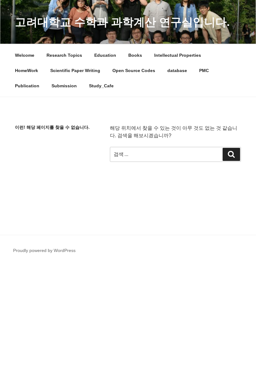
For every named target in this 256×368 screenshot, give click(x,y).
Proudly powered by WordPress (44, 250)
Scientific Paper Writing (75, 70)
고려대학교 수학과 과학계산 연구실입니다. (122, 22)
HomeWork (26, 70)
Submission (64, 85)
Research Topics (64, 55)
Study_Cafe (101, 85)
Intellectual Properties (177, 55)
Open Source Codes (133, 70)
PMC (204, 70)
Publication (27, 85)
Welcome (24, 55)
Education (105, 55)
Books (135, 55)
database (177, 70)
